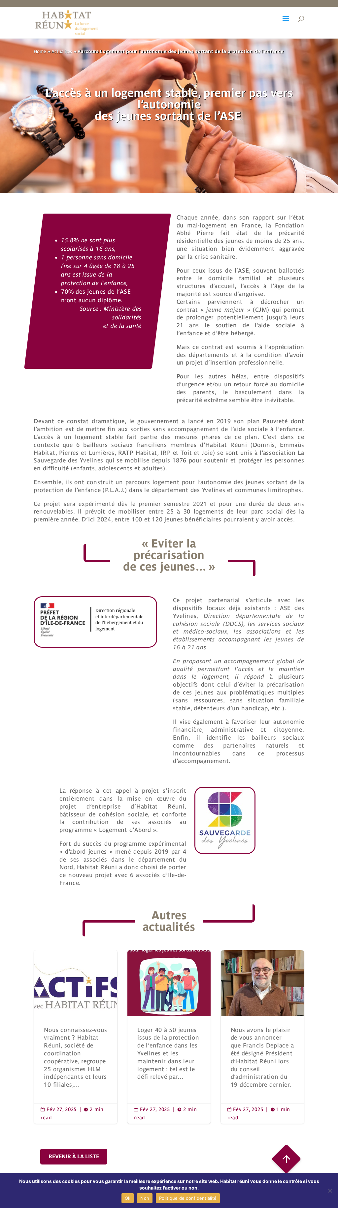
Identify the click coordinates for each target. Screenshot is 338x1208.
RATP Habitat (137, 452)
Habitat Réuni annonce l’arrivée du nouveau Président (262, 1037)
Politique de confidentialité (188, 1198)
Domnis (264, 444)
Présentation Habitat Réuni (75, 1037)
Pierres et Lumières (87, 452)
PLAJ (169, 1037)
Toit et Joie (197, 452)
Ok (128, 1198)
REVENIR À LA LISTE (74, 1156)
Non (144, 1198)
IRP (166, 452)
